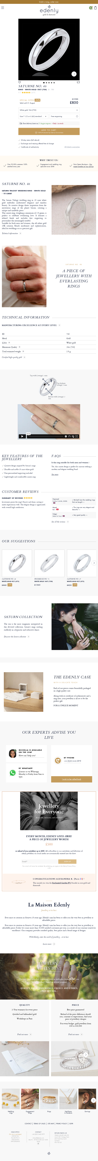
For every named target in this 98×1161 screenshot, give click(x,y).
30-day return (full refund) (30, 140)
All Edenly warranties (72, 147)
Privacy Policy (61, 1124)
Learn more (47, 944)
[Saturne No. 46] (49, 49)
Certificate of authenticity (30, 147)
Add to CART (50, 131)
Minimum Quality (10, 347)
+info (49, 868)
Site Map (51, 1124)
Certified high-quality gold (12, 357)
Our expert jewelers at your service (84, 165)
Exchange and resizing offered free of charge (37, 143)
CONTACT (28, 1124)
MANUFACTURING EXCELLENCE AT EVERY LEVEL (29, 325)
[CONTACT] (90, 7)
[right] (74, 74)
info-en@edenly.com (38, 1138)
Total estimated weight (11, 351)
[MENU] (3, 7)
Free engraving (56, 116)
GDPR (71, 1124)
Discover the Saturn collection (15, 637)
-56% (37, 100)
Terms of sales (39, 1124)
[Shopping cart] (95, 7)
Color (4, 342)
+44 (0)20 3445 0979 (72, 761)
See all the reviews (58, 522)
